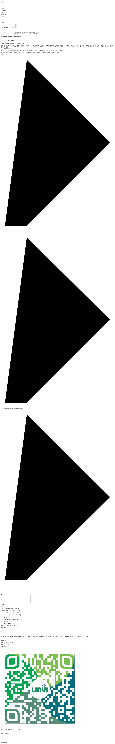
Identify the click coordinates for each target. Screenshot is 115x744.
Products (3, 10)
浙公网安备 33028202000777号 (66, 636)
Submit (2, 604)
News (2, 12)
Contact (3, 16)
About (2, 8)
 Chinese (3, 23)
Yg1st (87, 636)
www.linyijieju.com (18, 619)
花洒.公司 (14, 623)
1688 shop (3, 627)
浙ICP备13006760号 (50, 636)
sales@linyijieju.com (6, 617)
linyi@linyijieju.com (18, 615)
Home (6, 33)
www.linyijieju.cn (5, 621)
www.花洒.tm (15, 625)
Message (3, 14)
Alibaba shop (4, 629)
